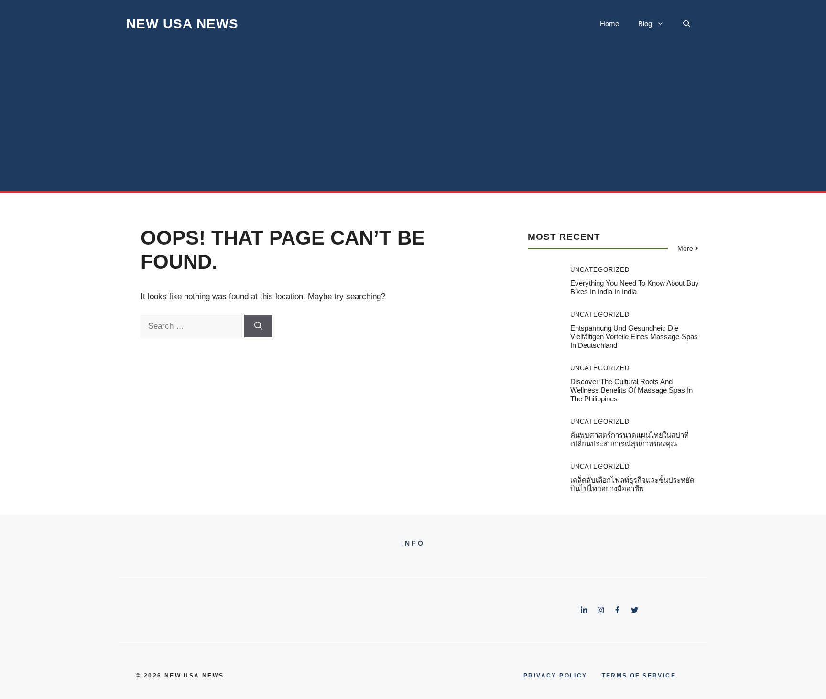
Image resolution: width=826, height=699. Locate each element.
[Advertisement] (413, 119)
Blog (645, 24)
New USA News (182, 23)
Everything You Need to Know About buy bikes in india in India (634, 287)
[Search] (258, 326)
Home (609, 24)
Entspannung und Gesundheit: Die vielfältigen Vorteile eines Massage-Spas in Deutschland (634, 336)
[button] (687, 24)
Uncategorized (600, 270)
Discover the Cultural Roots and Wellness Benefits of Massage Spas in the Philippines (631, 390)
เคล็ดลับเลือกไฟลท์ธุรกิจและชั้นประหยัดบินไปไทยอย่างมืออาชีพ (632, 484)
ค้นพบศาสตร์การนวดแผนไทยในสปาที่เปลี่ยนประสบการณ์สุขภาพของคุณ (629, 439)
